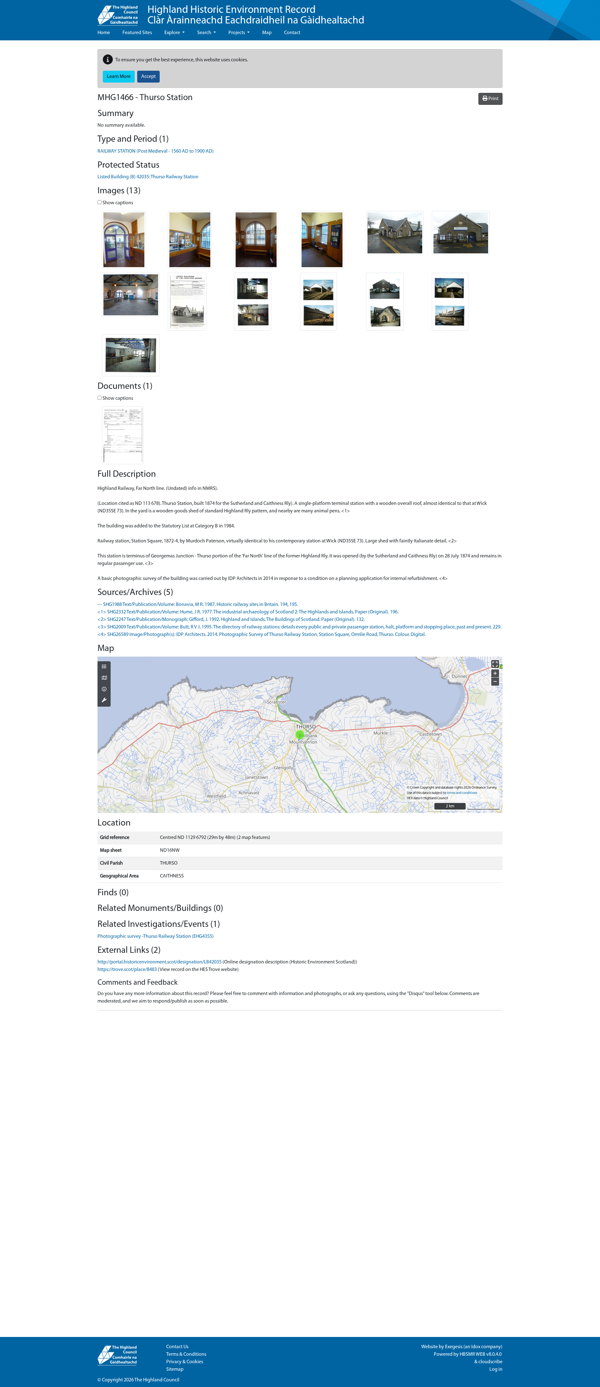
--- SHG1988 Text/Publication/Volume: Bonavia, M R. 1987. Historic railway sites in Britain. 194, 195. (198, 604)
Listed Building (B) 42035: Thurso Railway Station (148, 177)
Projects (237, 32)
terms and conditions (462, 793)
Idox (475, 1346)
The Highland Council (156, 1380)
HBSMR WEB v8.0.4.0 (481, 1354)
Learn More (119, 76)
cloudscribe (490, 1361)
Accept (148, 76)
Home (104, 32)
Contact (292, 32)
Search (204, 32)
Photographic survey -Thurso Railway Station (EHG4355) (156, 936)
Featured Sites (137, 32)
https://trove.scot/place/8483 (127, 969)
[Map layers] (104, 667)
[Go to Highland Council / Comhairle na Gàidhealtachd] (118, 13)
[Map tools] (104, 700)
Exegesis (453, 1346)
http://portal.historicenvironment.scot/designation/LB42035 (160, 962)
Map (267, 32)
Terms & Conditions (186, 1354)
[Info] (104, 689)
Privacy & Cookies (184, 1361)
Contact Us (177, 1346)
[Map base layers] (104, 678)
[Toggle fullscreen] (495, 664)
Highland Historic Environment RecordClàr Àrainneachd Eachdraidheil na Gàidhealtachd (256, 15)
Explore (172, 32)
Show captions (117, 203)
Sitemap (174, 1369)
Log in (495, 1369)
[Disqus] (300, 1093)
